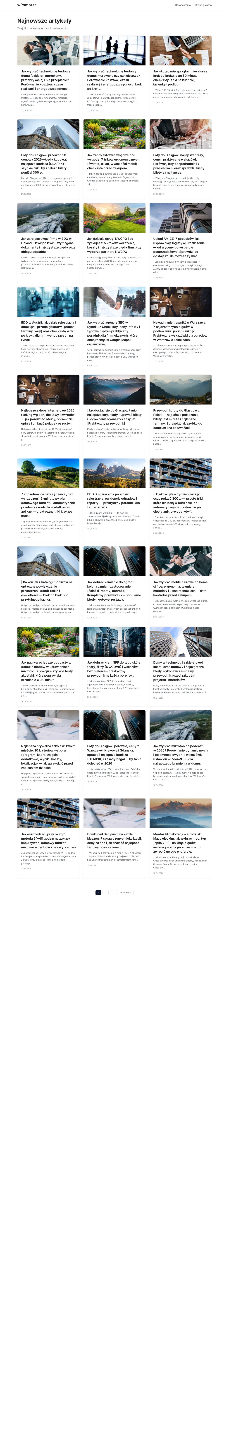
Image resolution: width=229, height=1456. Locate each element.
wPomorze (27, 5)
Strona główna (203, 5)
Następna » (125, 892)
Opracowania (183, 5)
